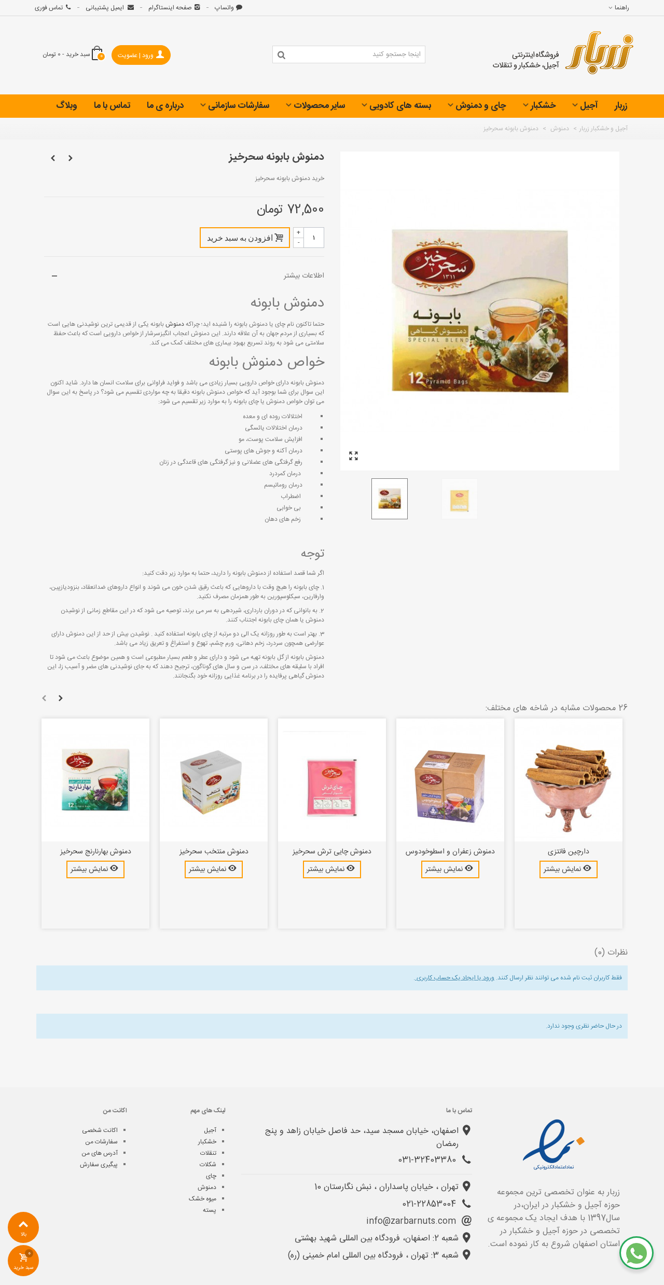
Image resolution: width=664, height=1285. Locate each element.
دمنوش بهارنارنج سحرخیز (95, 852)
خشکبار (543, 106)
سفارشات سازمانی (238, 106)
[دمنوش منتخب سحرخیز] (214, 780)
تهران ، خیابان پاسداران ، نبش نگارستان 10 (386, 1187)
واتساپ (224, 8)
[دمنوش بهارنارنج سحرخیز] (95, 780)
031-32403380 (428, 1160)
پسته (209, 1210)
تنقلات (208, 1153)
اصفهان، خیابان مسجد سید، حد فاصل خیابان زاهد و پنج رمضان (362, 1137)
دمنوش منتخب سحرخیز (213, 852)
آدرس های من (99, 1153)
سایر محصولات (319, 106)
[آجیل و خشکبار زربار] (563, 55)
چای (211, 1176)
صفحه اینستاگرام (170, 8)
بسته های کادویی (400, 106)
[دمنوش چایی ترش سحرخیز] (332, 780)
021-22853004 (430, 1204)
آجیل (589, 106)
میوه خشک (202, 1199)
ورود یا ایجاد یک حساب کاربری (454, 978)
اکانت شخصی (100, 1130)
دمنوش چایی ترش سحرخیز (332, 852)
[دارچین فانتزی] (568, 780)
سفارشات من (101, 1142)
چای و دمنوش (480, 106)
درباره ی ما (165, 106)
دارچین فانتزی (568, 852)
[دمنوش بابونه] (353, 456)
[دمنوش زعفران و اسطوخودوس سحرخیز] (450, 780)
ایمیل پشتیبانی (106, 8)
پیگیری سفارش (99, 1164)
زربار (621, 106)
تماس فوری (49, 8)
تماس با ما (112, 106)
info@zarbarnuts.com (412, 1221)
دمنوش (174, 324)
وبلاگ (66, 106)
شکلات (208, 1164)
